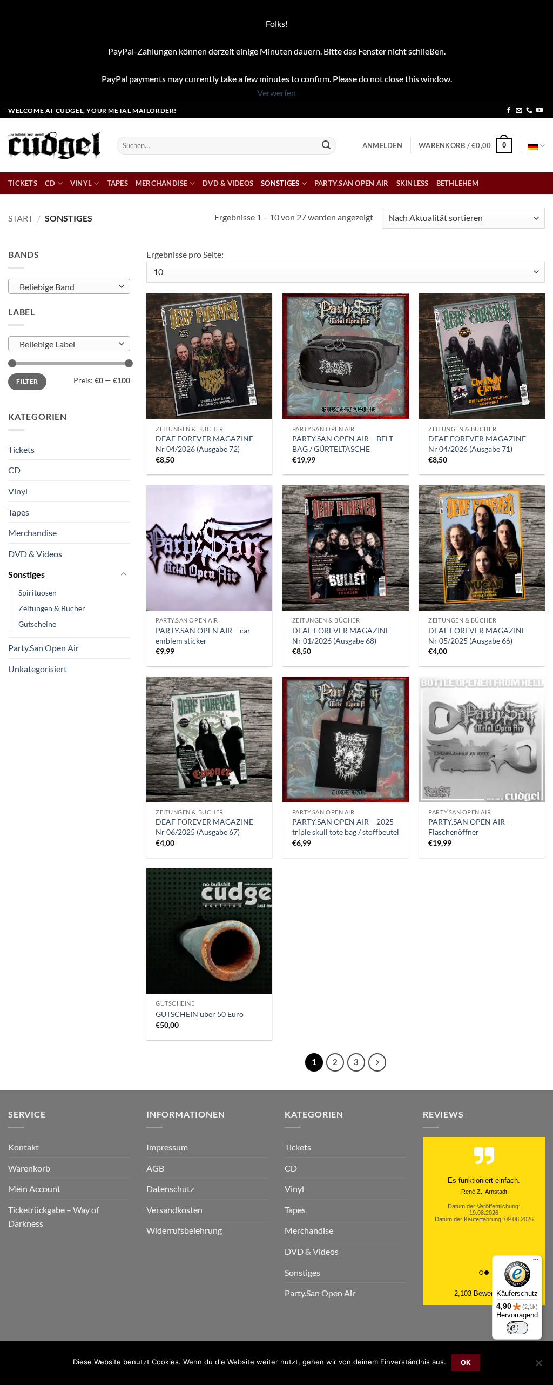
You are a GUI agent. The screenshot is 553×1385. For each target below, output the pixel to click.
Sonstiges (280, 183)
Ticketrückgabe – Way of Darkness (53, 1217)
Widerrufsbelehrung (184, 1230)
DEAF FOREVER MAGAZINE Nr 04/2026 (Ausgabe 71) (477, 443)
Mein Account (34, 1188)
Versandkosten (174, 1210)
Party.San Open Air (351, 183)
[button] (382, 145)
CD (50, 183)
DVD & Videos (228, 183)
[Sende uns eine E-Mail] (519, 111)
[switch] (517, 1327)
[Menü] (535, 1261)
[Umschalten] (123, 574)
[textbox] (66, 287)
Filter (27, 381)
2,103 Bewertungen (484, 1293)
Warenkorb (29, 1168)
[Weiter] (377, 1062)
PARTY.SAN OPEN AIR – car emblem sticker (203, 635)
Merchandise (162, 183)
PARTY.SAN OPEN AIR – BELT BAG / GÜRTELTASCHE (342, 443)
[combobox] (69, 286)
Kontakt (23, 1147)
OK (466, 1363)
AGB (155, 1168)
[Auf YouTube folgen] (539, 111)
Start (20, 218)
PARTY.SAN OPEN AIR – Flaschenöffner (469, 827)
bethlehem (457, 183)
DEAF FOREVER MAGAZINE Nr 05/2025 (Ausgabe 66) (477, 635)
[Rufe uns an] (529, 111)
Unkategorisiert (37, 669)
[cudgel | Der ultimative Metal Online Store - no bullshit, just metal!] (54, 145)
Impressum (167, 1147)
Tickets (22, 183)
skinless (412, 183)
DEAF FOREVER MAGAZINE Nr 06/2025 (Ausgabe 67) (204, 827)
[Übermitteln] (326, 145)
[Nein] (538, 1366)
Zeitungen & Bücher (51, 608)
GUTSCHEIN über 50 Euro (200, 1014)
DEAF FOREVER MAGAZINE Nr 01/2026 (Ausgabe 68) (341, 635)
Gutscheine (37, 623)
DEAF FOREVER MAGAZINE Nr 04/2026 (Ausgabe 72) (204, 443)
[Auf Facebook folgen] (508, 111)
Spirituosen (37, 592)
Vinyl (81, 183)
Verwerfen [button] (276, 93)
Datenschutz (170, 1188)
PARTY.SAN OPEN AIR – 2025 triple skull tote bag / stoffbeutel (345, 827)
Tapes (117, 183)
